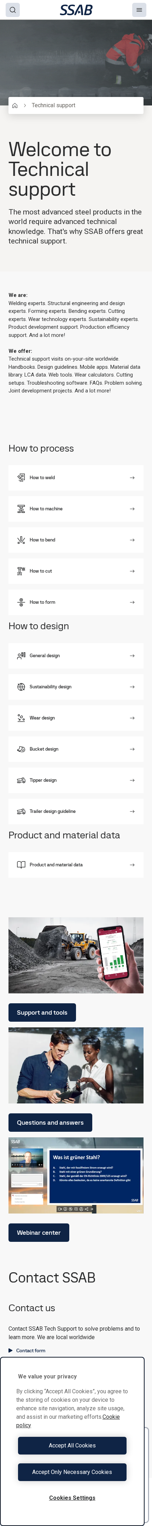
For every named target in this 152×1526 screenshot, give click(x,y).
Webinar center (39, 1232)
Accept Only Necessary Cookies (72, 1472)
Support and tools (42, 1012)
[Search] (13, 10)
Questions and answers (50, 1122)
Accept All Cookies (72, 1445)
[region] (72, 1441)
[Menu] (139, 10)
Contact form (30, 1350)
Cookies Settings (72, 1498)
